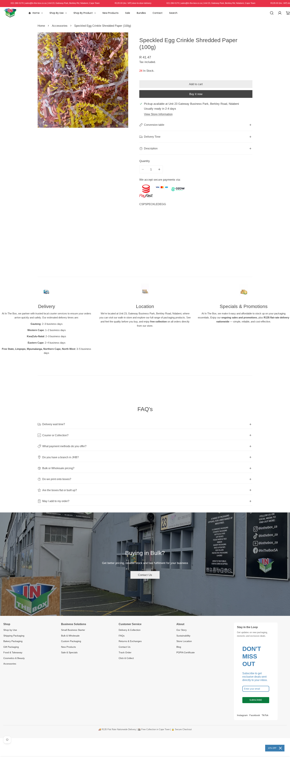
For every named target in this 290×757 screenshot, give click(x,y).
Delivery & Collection (129, 630)
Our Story (181, 630)
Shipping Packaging (13, 635)
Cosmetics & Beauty (14, 658)
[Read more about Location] (145, 291)
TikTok (265, 715)
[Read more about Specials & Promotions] (243, 291)
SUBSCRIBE (255, 700)
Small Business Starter (73, 630)
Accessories (59, 25)
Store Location (184, 641)
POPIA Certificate (185, 652)
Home (41, 25)
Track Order (125, 652)
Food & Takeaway (12, 652)
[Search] (272, 13)
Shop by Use (10, 630)
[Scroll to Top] (283, 739)
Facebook (254, 715)
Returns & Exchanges (130, 641)
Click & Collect (126, 658)
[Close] (280, 748)
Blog (178, 647)
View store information (158, 114)
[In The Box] (10, 13)
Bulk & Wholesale (70, 635)
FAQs (122, 635)
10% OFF (272, 748)
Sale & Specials (69, 652)
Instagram (242, 715)
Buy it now (195, 94)
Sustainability (183, 635)
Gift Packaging (11, 647)
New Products (68, 647)
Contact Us (145, 574)
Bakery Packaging (12, 641)
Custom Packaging (71, 641)
